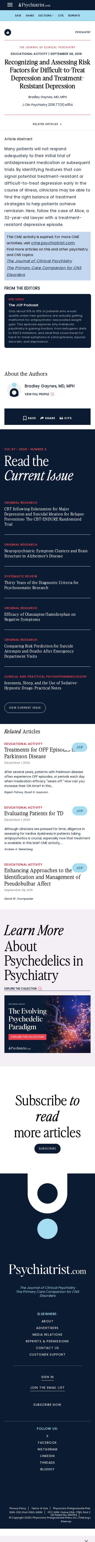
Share (30, 15)
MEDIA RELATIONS (47, 1334)
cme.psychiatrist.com (53, 243)
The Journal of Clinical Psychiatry (39, 261)
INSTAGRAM (48, 1449)
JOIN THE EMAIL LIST (47, 1387)
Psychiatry (83, 32)
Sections (44, 15)
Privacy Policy (18, 1508)
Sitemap (66, 1521)
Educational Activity (29, 54)
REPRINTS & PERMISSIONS (47, 1341)
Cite (61, 15)
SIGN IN (47, 1377)
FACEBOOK (47, 1442)
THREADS (47, 1462)
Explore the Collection (20, 988)
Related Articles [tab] (45, 124)
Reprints (74, 15)
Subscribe (47, 1148)
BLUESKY (47, 1469)
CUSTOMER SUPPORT (47, 1354)
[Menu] (10, 5)
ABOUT (47, 1321)
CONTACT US (47, 1348)
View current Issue (25, 708)
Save (18, 15)
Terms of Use (39, 1508)
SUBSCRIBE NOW (47, 1404)
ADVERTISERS (47, 1328)
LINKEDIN (47, 1456)
